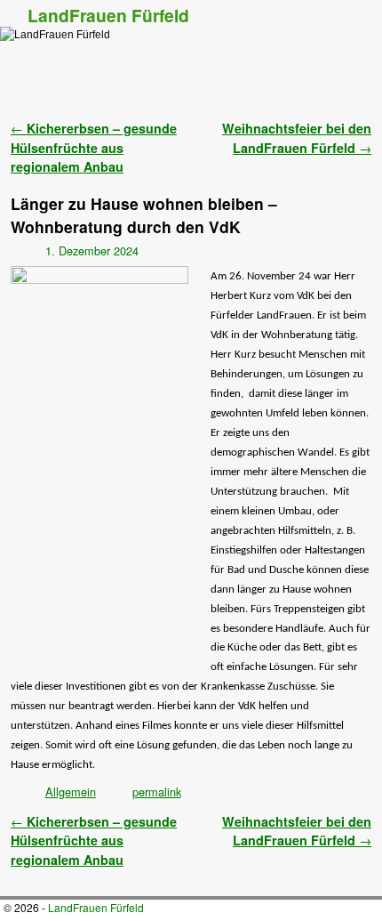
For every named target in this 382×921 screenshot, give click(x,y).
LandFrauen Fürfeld (108, 15)
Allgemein (70, 791)
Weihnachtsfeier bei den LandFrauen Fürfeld (296, 138)
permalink (156, 791)
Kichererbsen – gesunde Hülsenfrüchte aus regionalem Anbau (94, 147)
